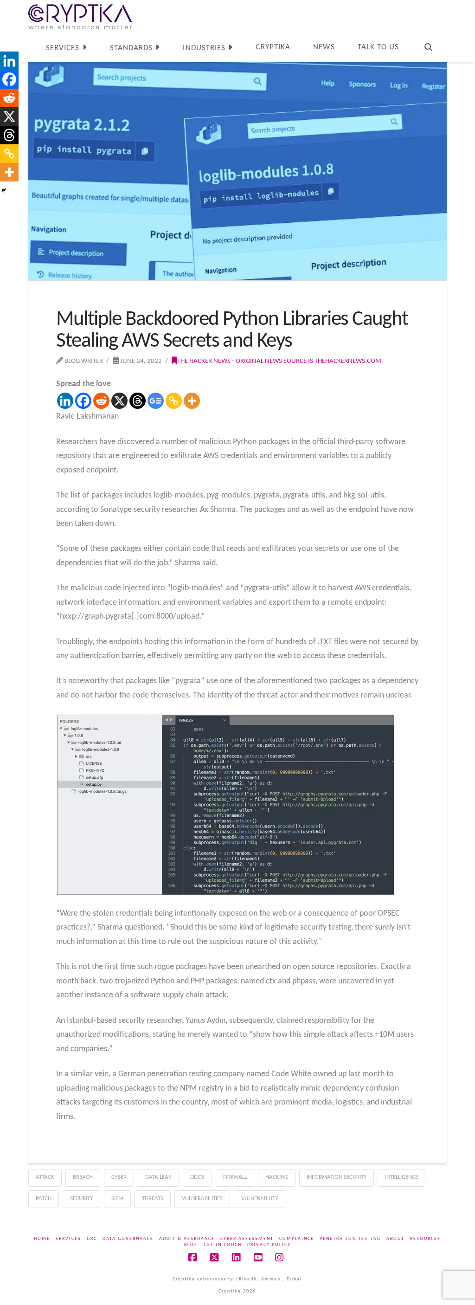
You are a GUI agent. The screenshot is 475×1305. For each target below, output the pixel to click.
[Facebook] (83, 401)
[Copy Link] (174, 401)
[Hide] (3, 190)
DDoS (197, 1177)
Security (81, 1198)
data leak (158, 1177)
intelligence (401, 1177)
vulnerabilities (202, 1198)
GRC (92, 1238)
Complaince (296, 1238)
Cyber (119, 1177)
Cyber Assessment (247, 1238)
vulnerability (259, 1198)
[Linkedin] (65, 401)
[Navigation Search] (429, 45)
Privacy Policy (269, 1244)
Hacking (276, 1177)
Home (42, 1238)
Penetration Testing (350, 1238)
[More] (192, 401)
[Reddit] (101, 401)
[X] (119, 401)
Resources (425, 1238)
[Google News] (156, 401)
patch (43, 1198)
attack (45, 1177)
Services (68, 1238)
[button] (466, 9)
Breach (83, 1177)
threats (152, 1198)
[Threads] (137, 401)
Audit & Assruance (187, 1238)
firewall (235, 1177)
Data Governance (128, 1238)
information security (336, 1177)
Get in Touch (223, 1244)
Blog (191, 1244)
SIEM (117, 1198)
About (395, 1238)
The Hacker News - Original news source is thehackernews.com (279, 361)
